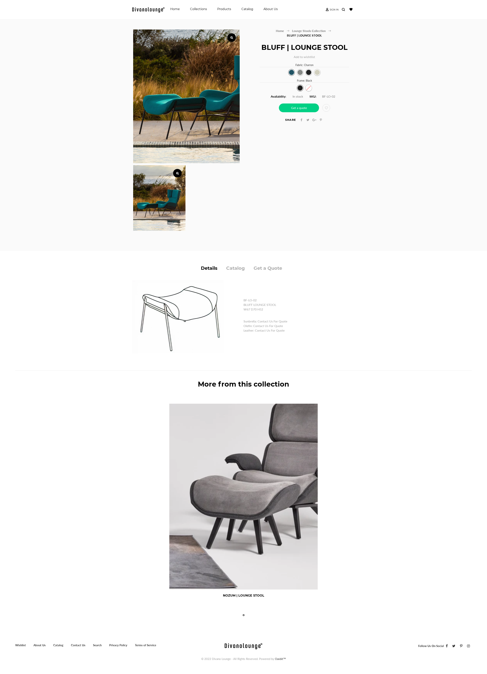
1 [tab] (243, 615)
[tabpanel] (243, 502)
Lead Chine (300, 72)
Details (209, 268)
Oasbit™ (280, 658)
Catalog (235, 268)
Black (300, 88)
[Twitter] (453, 646)
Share (290, 120)
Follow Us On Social (431, 646)
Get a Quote (268, 268)
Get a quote (299, 108)
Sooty (308, 72)
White (308, 88)
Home (280, 31)
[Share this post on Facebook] (301, 120)
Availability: (278, 96)
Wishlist (20, 645)
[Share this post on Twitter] (307, 120)
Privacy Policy (118, 645)
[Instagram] (468, 646)
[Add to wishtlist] (326, 108)
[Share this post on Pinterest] (321, 120)
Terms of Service (145, 645)
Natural (317, 72)
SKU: (313, 96)
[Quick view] (256, 595)
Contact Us (78, 645)
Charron (291, 72)
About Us (39, 645)
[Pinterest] (461, 646)
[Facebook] (447, 646)
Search (97, 645)
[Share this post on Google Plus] (314, 120)
